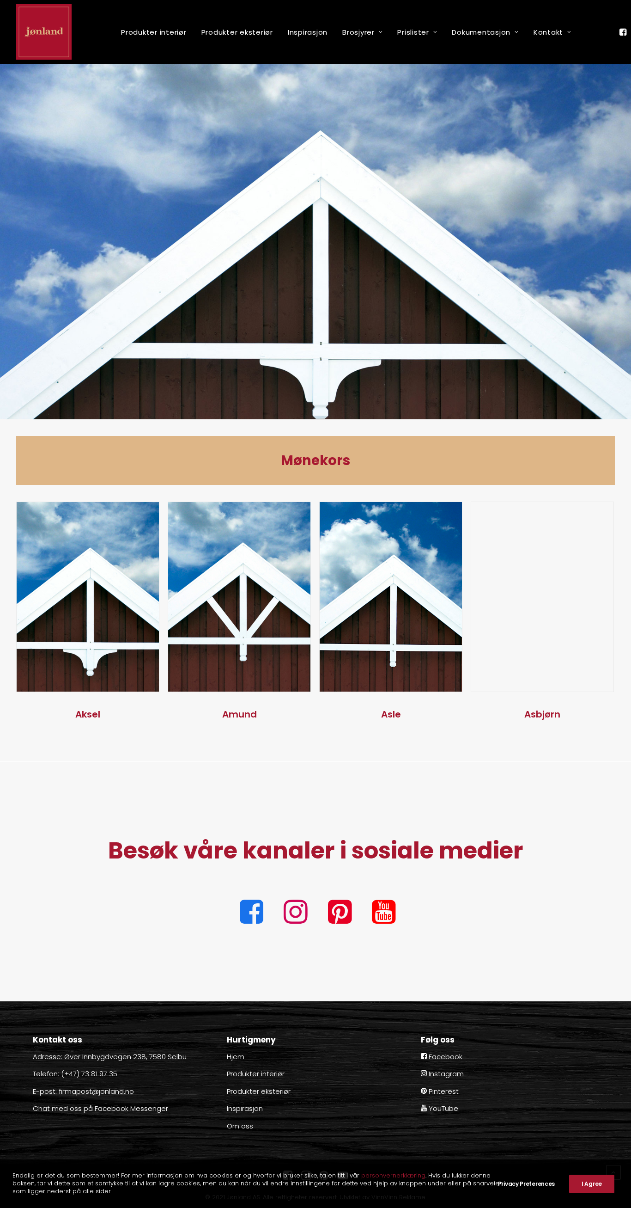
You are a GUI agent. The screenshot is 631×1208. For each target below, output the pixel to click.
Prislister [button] (413, 32)
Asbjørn (542, 714)
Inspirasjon (308, 32)
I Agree (592, 1184)
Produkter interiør (154, 32)
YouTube (442, 1108)
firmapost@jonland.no (96, 1091)
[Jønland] (44, 32)
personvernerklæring (393, 1175)
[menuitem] (154, 32)
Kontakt (548, 32)
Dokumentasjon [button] (481, 32)
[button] (624, 32)
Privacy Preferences (526, 1184)
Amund (239, 714)
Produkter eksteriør (237, 32)
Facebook (444, 1056)
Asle (391, 714)
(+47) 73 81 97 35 (89, 1074)
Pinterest (443, 1091)
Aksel (87, 714)
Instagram (445, 1074)
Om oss (240, 1126)
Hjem (235, 1056)
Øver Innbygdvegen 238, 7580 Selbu (125, 1056)
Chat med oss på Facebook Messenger (100, 1108)
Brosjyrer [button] (358, 32)
